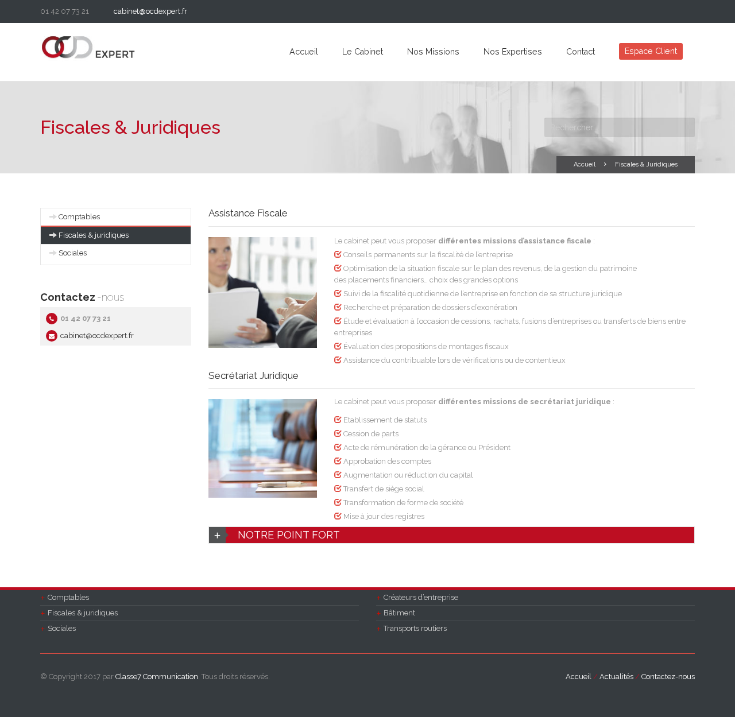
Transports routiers (415, 628)
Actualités (616, 676)
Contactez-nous (668, 676)
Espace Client (651, 51)
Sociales (73, 253)
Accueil (303, 51)
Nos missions (433, 51)
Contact (580, 51)
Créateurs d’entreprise (421, 597)
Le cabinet (362, 51)
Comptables (79, 216)
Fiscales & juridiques (94, 235)
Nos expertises (512, 51)
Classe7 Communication (156, 676)
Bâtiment (399, 613)
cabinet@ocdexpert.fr (150, 11)
